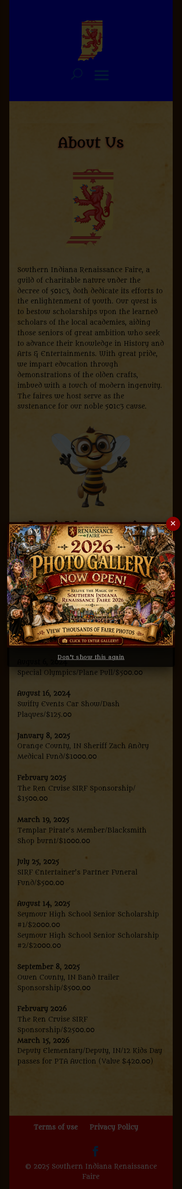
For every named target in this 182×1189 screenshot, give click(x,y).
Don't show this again (91, 657)
